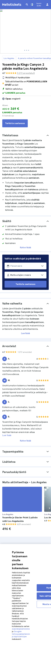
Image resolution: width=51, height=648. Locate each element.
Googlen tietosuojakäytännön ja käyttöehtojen (21, 634)
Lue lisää (25, 333)
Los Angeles (9, 58)
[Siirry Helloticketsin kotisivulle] (12, 4)
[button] (25, 135)
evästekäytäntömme (21, 629)
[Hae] (26, 4)
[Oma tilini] (47, 4)
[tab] (25, 135)
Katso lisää (25, 247)
